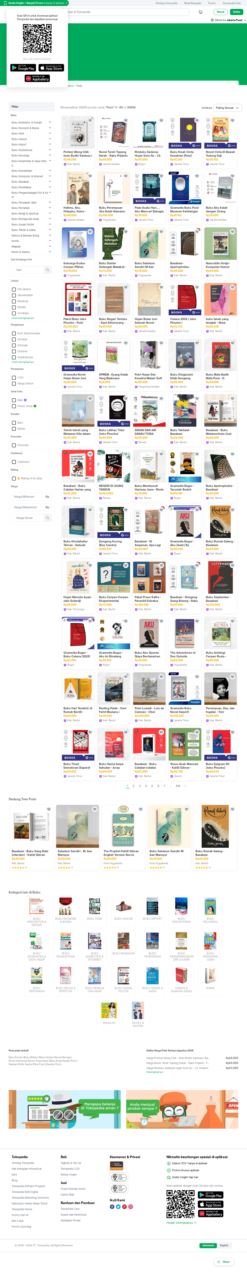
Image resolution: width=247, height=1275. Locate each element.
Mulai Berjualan (192, 3)
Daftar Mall (67, 1194)
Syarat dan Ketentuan (73, 1214)
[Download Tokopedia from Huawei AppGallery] (211, 1213)
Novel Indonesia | (18, 1060)
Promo (212, 3)
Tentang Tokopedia (166, 3)
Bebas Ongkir (69, 1174)
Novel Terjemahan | (39, 1060)
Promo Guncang (21, 1226)
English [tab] (224, 1245)
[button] (228, 20)
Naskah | (14, 1064)
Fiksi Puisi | (39, 1064)
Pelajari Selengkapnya (180, 1222)
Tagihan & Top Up (71, 1162)
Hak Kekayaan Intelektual (27, 1168)
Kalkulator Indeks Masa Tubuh (30, 1203)
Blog (14, 1180)
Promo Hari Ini (20, 1215)
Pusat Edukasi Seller (73, 1188)
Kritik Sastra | (26, 1064)
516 (178, 786)
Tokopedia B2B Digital (25, 1191)
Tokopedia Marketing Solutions (30, 1197)
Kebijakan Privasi (70, 1220)
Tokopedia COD (70, 1168)
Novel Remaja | (63, 1057)
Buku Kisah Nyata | (60, 1060)
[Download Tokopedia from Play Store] (211, 1195)
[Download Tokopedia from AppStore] (211, 1204)
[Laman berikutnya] (185, 786)
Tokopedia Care (232, 3)
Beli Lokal (18, 1220)
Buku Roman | (16, 1057)
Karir (14, 1174)
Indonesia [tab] (208, 1245)
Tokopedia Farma (22, 1209)
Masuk (220, 11)
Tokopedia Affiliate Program (28, 1186)
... (171, 786)
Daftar (236, 11)
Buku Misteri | (31, 1057)
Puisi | (74, 1060)
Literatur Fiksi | (54, 1064)
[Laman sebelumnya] (121, 786)
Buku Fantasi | (47, 1057)
